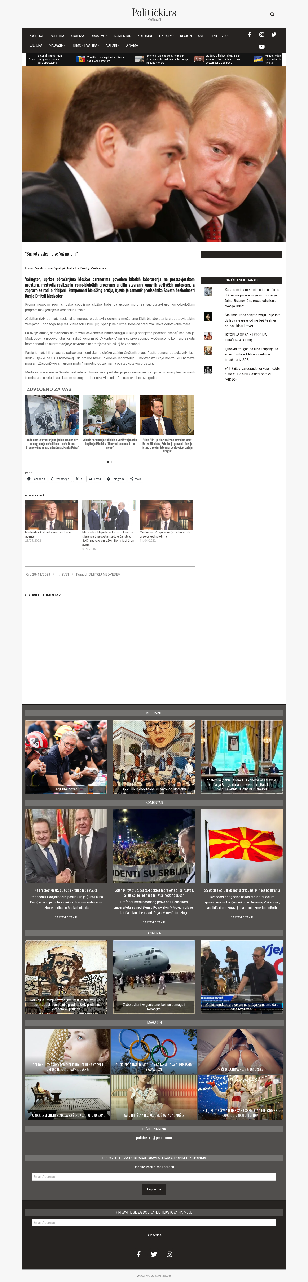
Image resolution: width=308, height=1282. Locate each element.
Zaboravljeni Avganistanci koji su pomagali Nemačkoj (154, 1007)
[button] (189, 429)
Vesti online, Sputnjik (50, 268)
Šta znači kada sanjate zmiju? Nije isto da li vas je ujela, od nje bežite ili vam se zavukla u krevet (253, 320)
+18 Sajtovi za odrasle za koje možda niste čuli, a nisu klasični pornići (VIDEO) (252, 374)
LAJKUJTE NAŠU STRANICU (241, 255)
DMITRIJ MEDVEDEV (104, 574)
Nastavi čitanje (66, 917)
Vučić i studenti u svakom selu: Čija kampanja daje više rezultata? (242, 1007)
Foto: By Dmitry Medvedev (86, 268)
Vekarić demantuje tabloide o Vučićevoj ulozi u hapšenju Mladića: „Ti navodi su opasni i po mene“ (110, 443)
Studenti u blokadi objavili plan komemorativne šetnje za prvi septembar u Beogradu (176, 59)
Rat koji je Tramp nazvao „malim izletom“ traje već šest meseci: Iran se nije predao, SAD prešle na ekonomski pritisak (66, 1004)
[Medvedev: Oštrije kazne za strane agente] (51, 515)
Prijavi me (154, 1189)
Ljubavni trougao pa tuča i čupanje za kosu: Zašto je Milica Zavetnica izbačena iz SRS (251, 354)
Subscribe (154, 1235)
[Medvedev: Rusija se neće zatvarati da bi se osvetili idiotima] (166, 515)
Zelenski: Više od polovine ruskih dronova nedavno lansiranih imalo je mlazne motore (121, 59)
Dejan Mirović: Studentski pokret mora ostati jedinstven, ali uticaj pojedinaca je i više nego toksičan (154, 893)
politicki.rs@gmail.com (154, 1138)
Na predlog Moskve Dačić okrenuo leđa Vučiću (66, 890)
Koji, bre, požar (66, 789)
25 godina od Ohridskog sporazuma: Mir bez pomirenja (242, 890)
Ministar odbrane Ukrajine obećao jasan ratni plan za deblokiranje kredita (237, 59)
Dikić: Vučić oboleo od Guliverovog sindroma (154, 789)
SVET (65, 574)
